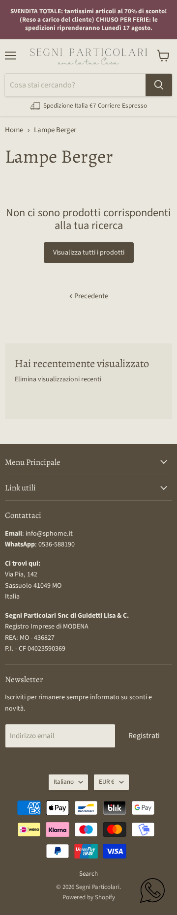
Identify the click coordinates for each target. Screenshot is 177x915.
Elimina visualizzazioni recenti (58, 379)
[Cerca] (159, 85)
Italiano (64, 781)
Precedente (90, 296)
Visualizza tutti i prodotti (88, 252)
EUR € (107, 781)
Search (88, 873)
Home (14, 130)
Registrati (144, 735)
